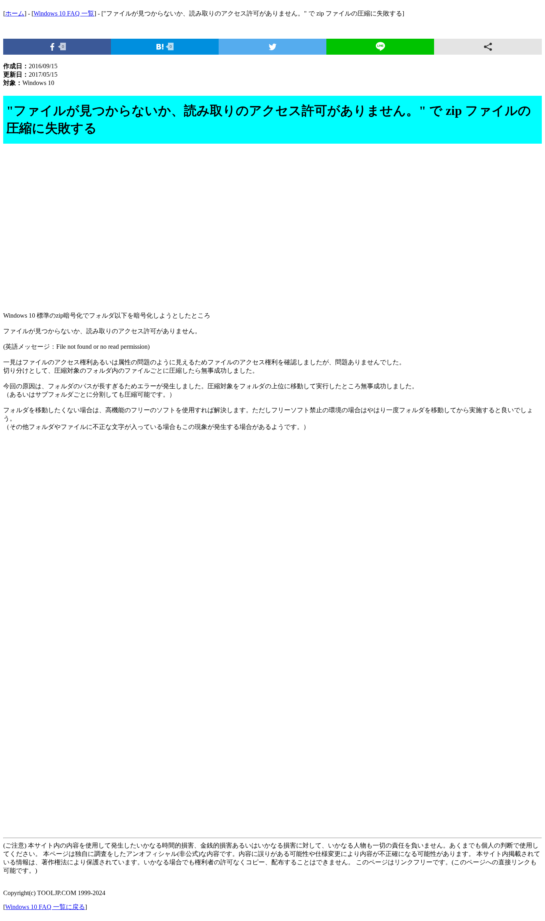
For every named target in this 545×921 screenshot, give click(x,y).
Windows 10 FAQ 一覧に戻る (45, 906)
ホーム (14, 13)
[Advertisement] (242, 229)
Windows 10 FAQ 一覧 (64, 13)
